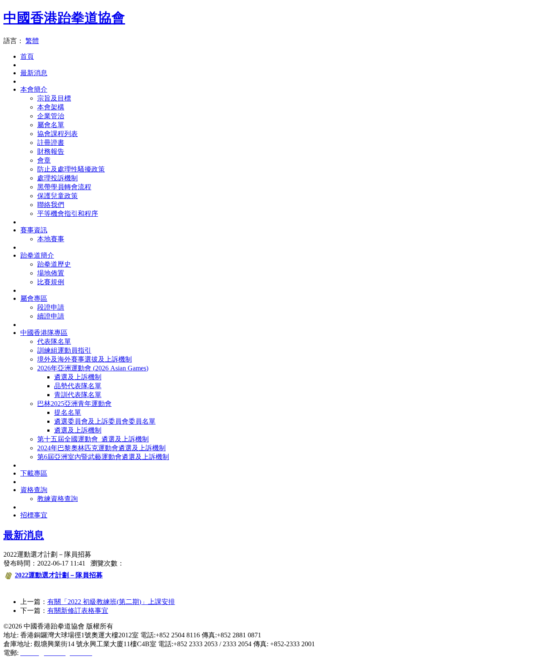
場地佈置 (50, 273)
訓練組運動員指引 (64, 350)
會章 (44, 160)
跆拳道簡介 (37, 255)
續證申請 (50, 316)
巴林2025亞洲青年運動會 (74, 403)
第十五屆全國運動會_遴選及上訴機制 (93, 439)
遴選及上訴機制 (77, 377)
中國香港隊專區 (44, 332)
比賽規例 (50, 282)
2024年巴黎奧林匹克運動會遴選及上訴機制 (101, 448)
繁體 (32, 40)
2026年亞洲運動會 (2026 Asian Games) (92, 368)
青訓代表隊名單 (77, 394)
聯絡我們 (50, 204)
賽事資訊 (33, 230)
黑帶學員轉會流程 (64, 186)
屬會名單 (50, 124)
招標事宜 (33, 515)
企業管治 (50, 116)
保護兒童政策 (57, 195)
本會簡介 (33, 89)
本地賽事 (50, 238)
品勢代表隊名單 (77, 385)
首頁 (27, 56)
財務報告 (50, 151)
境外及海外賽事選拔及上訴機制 (84, 359)
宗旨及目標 (54, 98)
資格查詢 (33, 489)
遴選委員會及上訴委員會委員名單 (105, 421)
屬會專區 (33, 298)
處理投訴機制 (57, 178)
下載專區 (33, 473)
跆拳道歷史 (54, 264)
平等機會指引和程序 (67, 213)
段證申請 (50, 307)
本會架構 (50, 107)
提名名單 (67, 412)
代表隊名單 (54, 341)
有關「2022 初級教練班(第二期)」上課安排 (111, 601)
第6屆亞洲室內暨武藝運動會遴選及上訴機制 (103, 456)
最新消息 (33, 72)
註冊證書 (50, 142)
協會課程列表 (57, 133)
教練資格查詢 (57, 498)
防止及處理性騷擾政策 (71, 169)
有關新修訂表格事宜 (77, 610)
